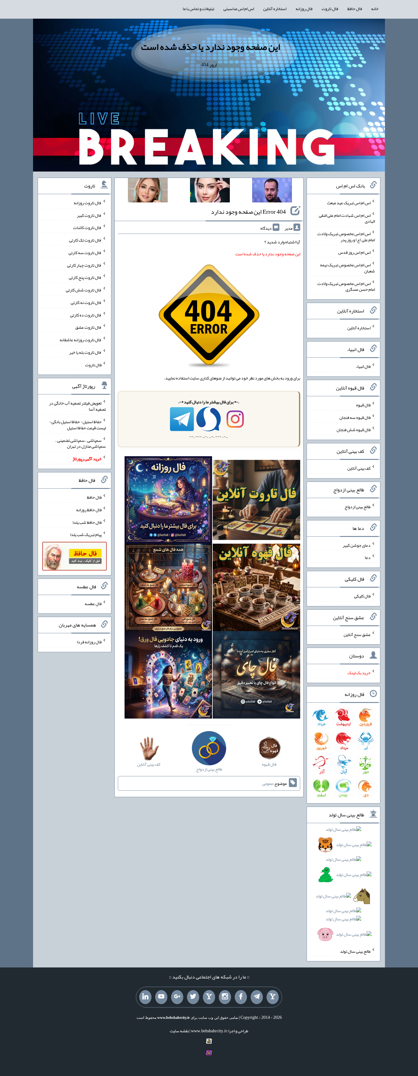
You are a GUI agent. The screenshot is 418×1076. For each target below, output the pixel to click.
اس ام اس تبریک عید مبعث (349, 202)
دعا (368, 557)
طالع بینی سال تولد (355, 951)
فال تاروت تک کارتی (85, 240)
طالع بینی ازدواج (358, 506)
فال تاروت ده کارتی (86, 314)
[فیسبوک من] (241, 997)
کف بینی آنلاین (359, 468)
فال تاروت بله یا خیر (85, 352)
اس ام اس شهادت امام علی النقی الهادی (347, 218)
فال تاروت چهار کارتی (84, 265)
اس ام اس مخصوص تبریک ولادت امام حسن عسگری (346, 286)
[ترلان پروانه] (210, 191)
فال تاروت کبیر (89, 215)
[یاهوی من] (273, 997)
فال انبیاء (363, 366)
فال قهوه (363, 405)
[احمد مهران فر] (272, 191)
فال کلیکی (362, 596)
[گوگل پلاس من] (177, 997)
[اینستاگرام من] (225, 997)
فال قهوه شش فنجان (354, 429)
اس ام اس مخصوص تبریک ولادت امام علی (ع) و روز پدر (346, 236)
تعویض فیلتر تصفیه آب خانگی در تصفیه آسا (77, 406)
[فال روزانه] (168, 501)
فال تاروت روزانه (88, 202)
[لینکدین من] (145, 997)
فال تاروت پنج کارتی (85, 277)
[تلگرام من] (257, 997)
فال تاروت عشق (88, 327)
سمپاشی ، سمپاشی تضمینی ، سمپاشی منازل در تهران (80, 443)
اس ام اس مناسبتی (238, 8)
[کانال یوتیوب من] (161, 997)
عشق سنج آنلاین (357, 634)
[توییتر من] (193, 997)
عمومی (267, 783)
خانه (375, 8)
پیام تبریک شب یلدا (86, 534)
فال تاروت (330, 8)
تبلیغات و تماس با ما (198, 8)
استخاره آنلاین (274, 8)
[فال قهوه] (256, 588)
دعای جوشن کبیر (357, 545)
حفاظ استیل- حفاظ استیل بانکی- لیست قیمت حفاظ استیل (77, 424)
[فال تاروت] (256, 501)
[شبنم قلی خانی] (148, 191)
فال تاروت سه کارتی (85, 252)
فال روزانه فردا (89, 642)
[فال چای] (256, 676)
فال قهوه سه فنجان (355, 417)
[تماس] (209, 997)
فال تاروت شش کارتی (84, 290)
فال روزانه (304, 8)
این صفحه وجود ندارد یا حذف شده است (210, 47)
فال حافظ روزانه (89, 509)
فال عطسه (93, 603)
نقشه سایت (179, 1030)
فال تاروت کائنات (87, 227)
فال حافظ (354, 8)
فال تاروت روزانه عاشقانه (81, 339)
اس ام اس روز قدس (354, 252)
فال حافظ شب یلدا (87, 522)
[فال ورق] (168, 676)
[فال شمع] (168, 588)
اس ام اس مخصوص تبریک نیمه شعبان (347, 268)
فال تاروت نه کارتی (86, 302)
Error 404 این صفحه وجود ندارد (248, 211)
